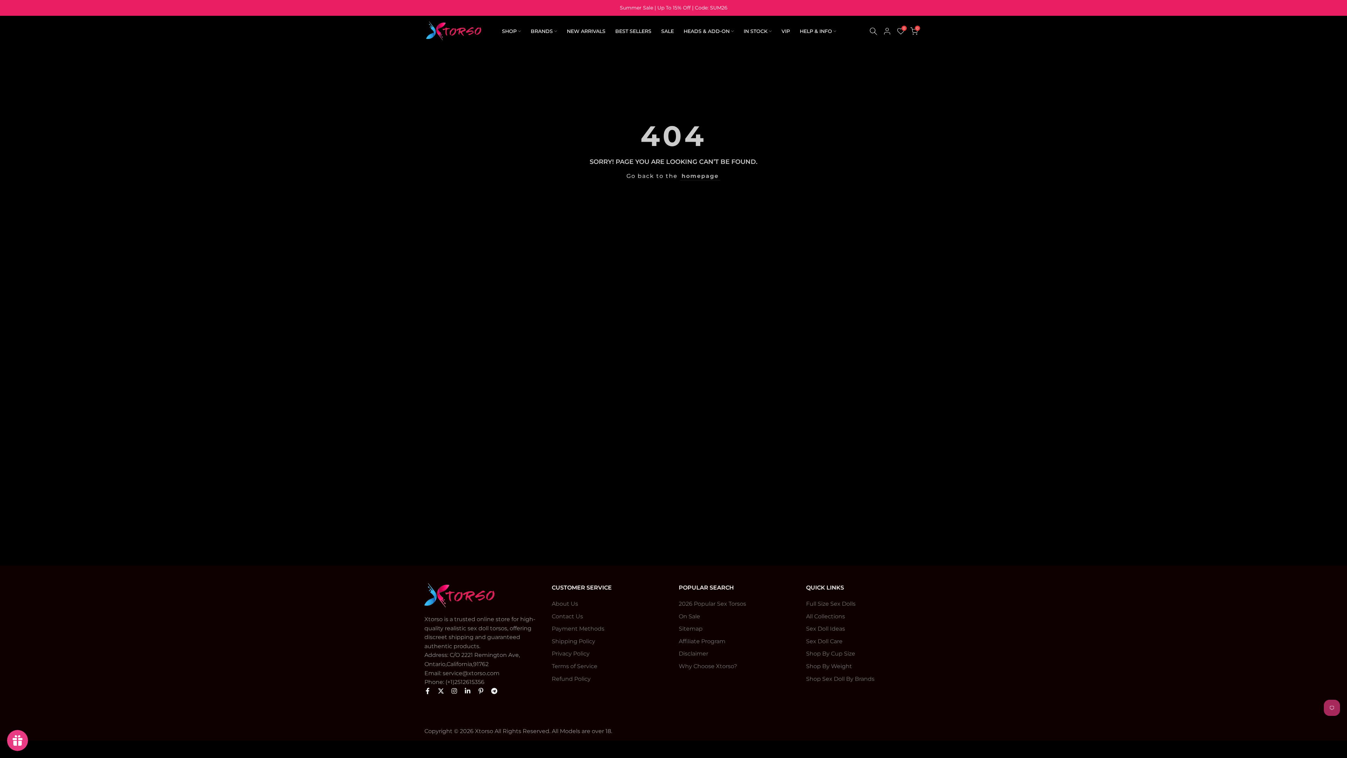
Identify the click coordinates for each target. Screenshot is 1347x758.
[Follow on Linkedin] (467, 691)
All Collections (825, 616)
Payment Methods (578, 628)
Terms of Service (574, 666)
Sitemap (691, 628)
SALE (667, 31)
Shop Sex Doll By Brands (840, 679)
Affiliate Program (702, 641)
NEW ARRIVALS (586, 31)
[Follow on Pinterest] (481, 691)
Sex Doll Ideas (825, 628)
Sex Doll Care (824, 641)
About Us (565, 603)
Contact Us (567, 616)
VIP (786, 31)
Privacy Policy (571, 653)
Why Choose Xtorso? (708, 666)
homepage (700, 176)
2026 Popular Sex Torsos (712, 603)
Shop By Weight (829, 666)
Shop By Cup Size (830, 653)
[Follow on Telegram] (494, 691)
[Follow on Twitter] (441, 691)
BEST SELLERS (633, 31)
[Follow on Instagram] (454, 691)
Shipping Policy (573, 641)
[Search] (873, 31)
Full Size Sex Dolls (831, 603)
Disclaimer (693, 653)
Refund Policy (571, 679)
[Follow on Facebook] (427, 691)
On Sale (689, 616)
